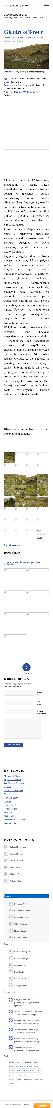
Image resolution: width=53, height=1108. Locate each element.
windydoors (28, 1079)
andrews (19, 1062)
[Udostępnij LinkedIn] (11, 553)
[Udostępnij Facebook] (4, 553)
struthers (12, 1079)
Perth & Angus (10, 808)
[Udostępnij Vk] (15, 553)
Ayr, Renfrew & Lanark (14, 783)
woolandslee (38, 1079)
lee (28, 1075)
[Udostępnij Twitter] (6, 553)
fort (38, 1070)
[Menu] (45, 5)
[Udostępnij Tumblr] (12, 553)
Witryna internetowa (41, 712)
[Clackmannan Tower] (37, 574)
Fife (5, 794)
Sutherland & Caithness (14, 819)
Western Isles (10, 823)
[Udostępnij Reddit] (17, 553)
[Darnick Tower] (15, 579)
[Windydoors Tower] (15, 602)
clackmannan (20, 1066)
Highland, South (11, 797)
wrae (11, 1083)
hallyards (21, 1075)
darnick (11, 1070)
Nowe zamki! (10, 805)
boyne (36, 1062)
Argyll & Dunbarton (12, 779)
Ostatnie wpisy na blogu (15, 14)
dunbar (25, 1070)
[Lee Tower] (37, 602)
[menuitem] (39, 5)
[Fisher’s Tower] (15, 645)
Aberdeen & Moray (12, 775)
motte (33, 1075)
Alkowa (11, 1062)
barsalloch (28, 1062)
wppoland (27, 1104)
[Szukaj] (39, 5)
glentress (41, 534)
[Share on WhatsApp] (8, 553)
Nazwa (39, 693)
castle (11, 1066)
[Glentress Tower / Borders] (26, 56)
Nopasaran (34, 37)
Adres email (39, 703)
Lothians (7, 801)
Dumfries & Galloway (13, 790)
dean (18, 1070)
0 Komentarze (9, 37)
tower (39, 537)
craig (36, 1066)
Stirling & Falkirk (11, 816)
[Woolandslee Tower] (15, 623)
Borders (21, 37)
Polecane (8, 812)
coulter (29, 1066)
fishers (32, 1070)
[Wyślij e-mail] (19, 553)
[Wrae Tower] (37, 623)
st (38, 1075)
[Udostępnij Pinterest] (9, 553)
